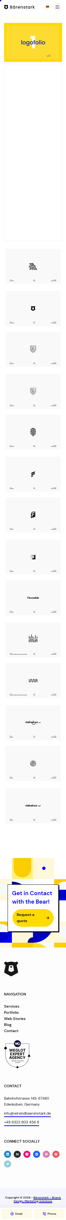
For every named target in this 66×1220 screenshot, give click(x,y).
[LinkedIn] (7, 1154)
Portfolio (11, 1012)
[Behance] (36, 1154)
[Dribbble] (46, 1154)
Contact (11, 1030)
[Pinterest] (55, 1154)
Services (11, 1006)
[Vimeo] (7, 1163)
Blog (7, 1024)
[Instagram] (26, 1154)
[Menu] (57, 7)
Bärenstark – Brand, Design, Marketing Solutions (37, 1199)
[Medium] (17, 1154)
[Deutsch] (47, 7)
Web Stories (15, 1018)
